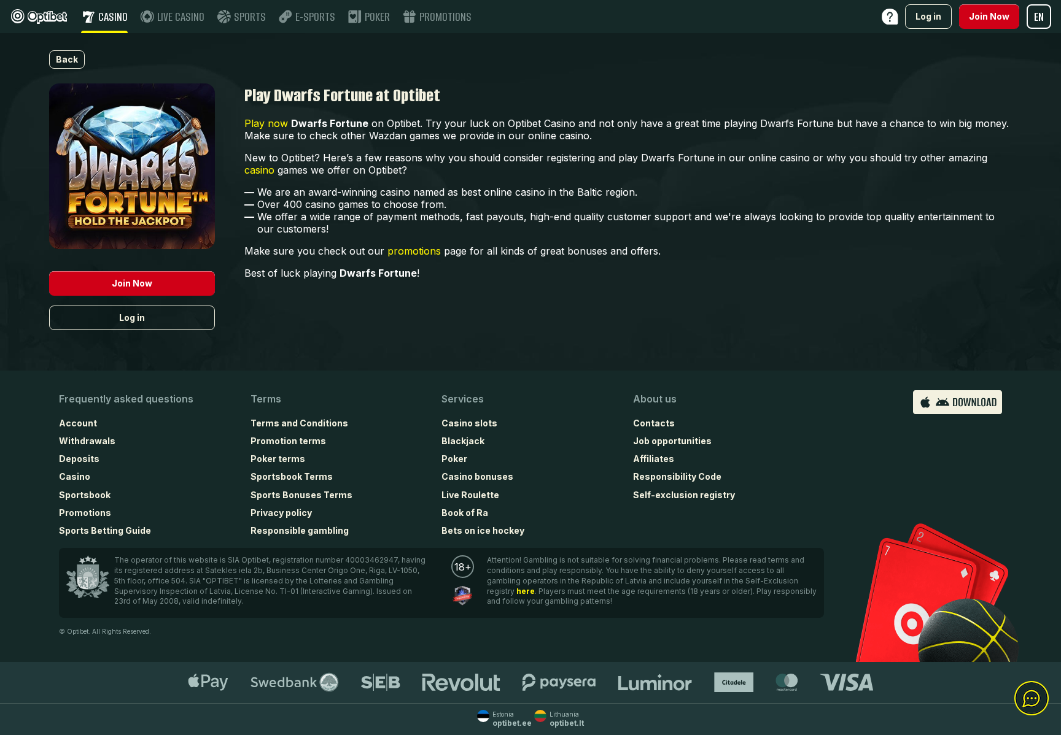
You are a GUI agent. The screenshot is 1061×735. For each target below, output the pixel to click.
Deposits (79, 458)
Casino (74, 476)
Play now (266, 123)
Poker (454, 458)
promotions (414, 251)
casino (259, 170)
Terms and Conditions (299, 423)
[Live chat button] (1031, 699)
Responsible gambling (300, 530)
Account (78, 423)
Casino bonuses (477, 476)
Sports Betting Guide (105, 530)
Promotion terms (288, 441)
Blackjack (462, 441)
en (1039, 17)
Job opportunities (672, 441)
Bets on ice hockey (482, 530)
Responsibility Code (677, 476)
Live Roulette (470, 495)
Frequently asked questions (126, 399)
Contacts (654, 423)
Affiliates (653, 458)
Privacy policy (281, 512)
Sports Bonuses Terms (301, 495)
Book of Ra (464, 512)
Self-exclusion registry (684, 495)
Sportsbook (85, 495)
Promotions (85, 512)
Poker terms (278, 458)
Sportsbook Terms (292, 476)
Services (462, 399)
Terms (266, 399)
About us (655, 399)
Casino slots (469, 423)
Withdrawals (87, 441)
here (525, 591)
